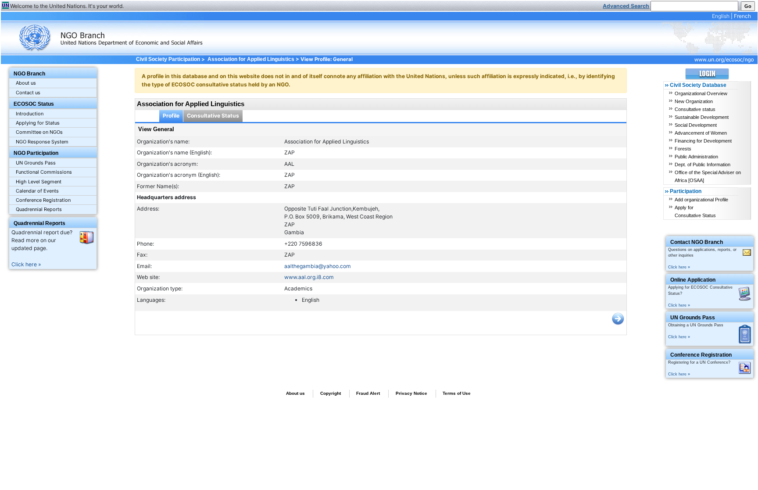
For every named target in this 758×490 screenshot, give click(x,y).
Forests (683, 148)
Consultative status (695, 109)
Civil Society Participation (168, 59)
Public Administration (696, 156)
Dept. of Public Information (702, 164)
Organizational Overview (701, 93)
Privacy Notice (411, 393)
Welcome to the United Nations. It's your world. (67, 6)
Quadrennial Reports (39, 209)
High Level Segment (38, 182)
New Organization (694, 101)
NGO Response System (42, 142)
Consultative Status (213, 115)
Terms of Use (457, 393)
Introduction (29, 114)
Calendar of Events (37, 191)
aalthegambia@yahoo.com (317, 266)
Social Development (696, 125)
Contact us (28, 92)
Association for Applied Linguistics (250, 59)
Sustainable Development (702, 117)
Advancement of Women (701, 133)
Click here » (26, 264)
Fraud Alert (368, 393)
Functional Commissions (44, 172)
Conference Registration (43, 200)
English (720, 16)
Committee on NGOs (39, 132)
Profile (171, 115)
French (742, 16)
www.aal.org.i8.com (309, 277)
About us (26, 83)
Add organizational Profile (701, 199)
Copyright (330, 393)
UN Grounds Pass (36, 163)
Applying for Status (38, 123)
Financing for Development (703, 140)
